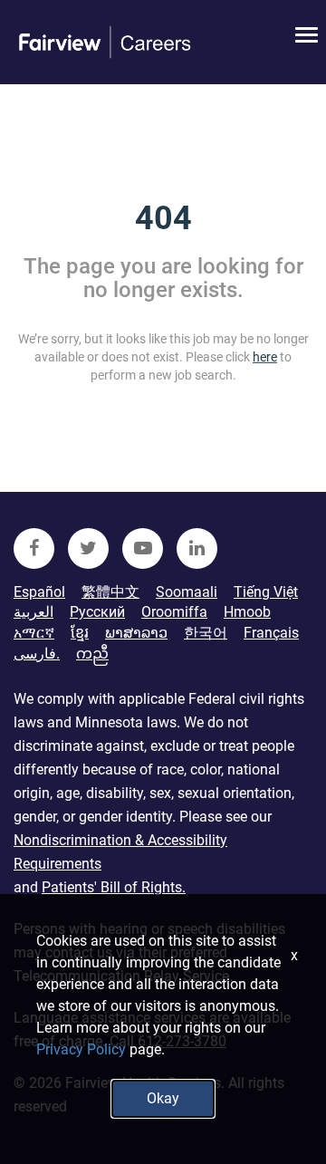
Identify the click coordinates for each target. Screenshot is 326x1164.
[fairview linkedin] (197, 548)
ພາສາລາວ (136, 632)
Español (39, 592)
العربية (33, 611)
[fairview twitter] (88, 548)
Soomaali (186, 592)
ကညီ (92, 653)
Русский (97, 611)
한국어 (205, 632)
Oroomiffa (174, 611)
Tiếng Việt (266, 592)
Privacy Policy (81, 1049)
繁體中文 (110, 592)
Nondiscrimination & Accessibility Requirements (120, 852)
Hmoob (247, 611)
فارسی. (37, 653)
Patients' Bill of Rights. (114, 887)
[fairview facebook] (34, 548)
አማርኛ (34, 632)
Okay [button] (163, 1098)
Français (271, 632)
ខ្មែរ (80, 632)
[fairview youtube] (142, 548)
